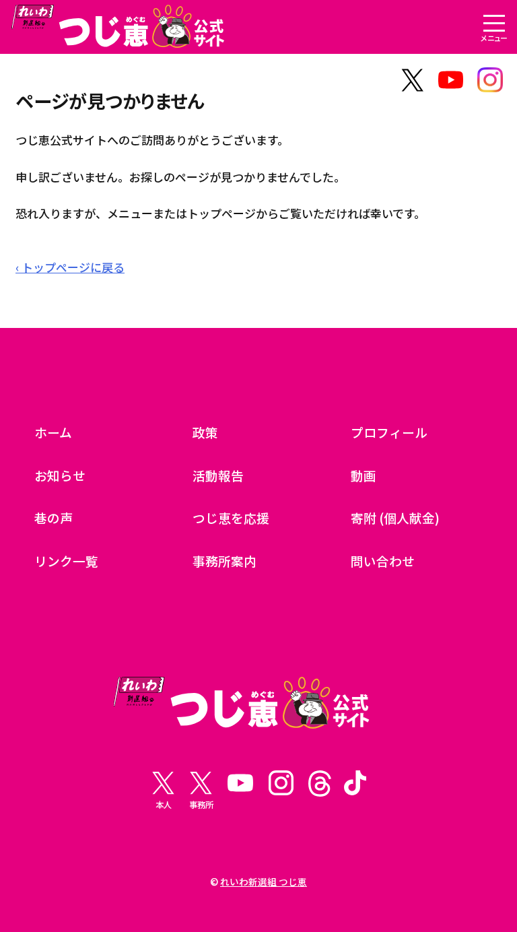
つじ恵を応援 (231, 517)
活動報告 (218, 475)
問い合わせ (383, 561)
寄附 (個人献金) (395, 517)
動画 (363, 475)
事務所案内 (224, 561)
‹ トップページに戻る (70, 267)
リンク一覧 (66, 561)
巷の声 (53, 517)
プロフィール (389, 432)
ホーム (53, 432)
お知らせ (59, 475)
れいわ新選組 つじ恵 (263, 881)
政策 (205, 432)
